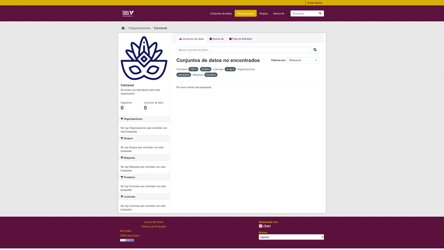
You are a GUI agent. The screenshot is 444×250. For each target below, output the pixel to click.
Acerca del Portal (153, 222)
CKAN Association (130, 235)
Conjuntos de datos (221, 13)
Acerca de (278, 13)
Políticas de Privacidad (153, 226)
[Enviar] (320, 13)
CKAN (265, 226)
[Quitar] (196, 69)
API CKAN (125, 231)
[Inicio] (123, 28)
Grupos (264, 13)
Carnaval (160, 28)
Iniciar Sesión (314, 2)
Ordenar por (278, 60)
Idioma (263, 232)
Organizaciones (245, 13)
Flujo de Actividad (242, 38)
